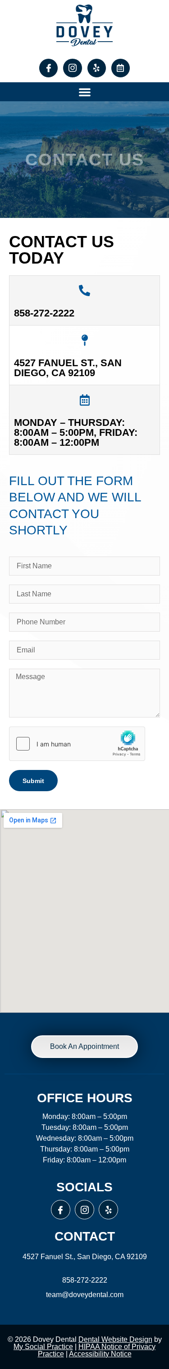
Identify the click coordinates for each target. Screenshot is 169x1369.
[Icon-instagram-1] (72, 68)
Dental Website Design (115, 1339)
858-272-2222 (44, 313)
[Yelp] (96, 68)
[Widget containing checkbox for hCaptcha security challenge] (77, 744)
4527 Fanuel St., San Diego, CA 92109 (68, 367)
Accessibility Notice (100, 1354)
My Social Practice (43, 1346)
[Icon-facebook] (48, 68)
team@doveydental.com (84, 1294)
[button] (84, 91)
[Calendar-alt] (120, 68)
